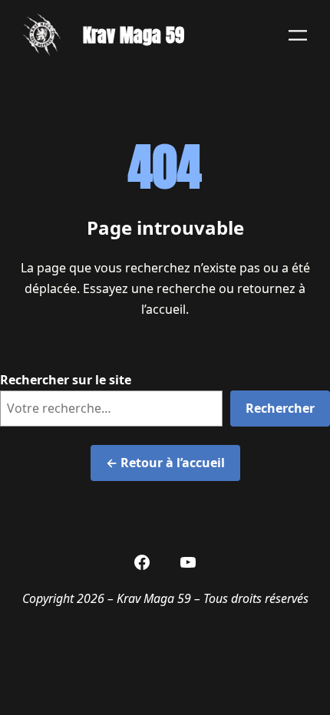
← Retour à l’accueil (165, 462)
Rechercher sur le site (65, 379)
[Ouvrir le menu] (298, 35)
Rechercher (280, 408)
